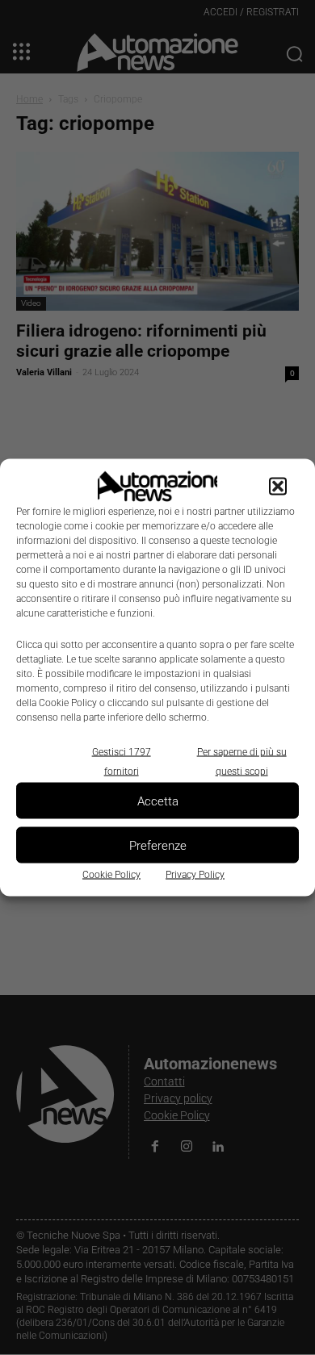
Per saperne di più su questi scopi (242, 762)
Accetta (157, 800)
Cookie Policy (111, 874)
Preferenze (158, 845)
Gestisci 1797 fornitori (121, 762)
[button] (278, 487)
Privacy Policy (195, 874)
